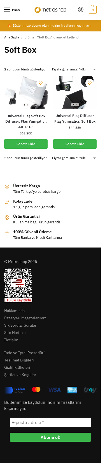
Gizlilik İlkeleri (17, 367)
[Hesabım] (80, 10)
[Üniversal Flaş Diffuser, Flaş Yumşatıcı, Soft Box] (75, 92)
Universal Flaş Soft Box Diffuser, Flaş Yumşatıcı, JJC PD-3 (26, 121)
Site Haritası (15, 332)
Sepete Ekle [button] (26, 144)
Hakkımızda (14, 310)
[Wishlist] (40, 83)
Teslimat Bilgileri (19, 360)
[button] (92, 10)
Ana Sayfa (11, 37)
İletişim (11, 339)
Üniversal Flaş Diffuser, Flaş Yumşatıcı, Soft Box (74, 118)
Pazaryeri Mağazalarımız (25, 317)
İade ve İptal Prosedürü (25, 352)
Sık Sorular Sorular (20, 325)
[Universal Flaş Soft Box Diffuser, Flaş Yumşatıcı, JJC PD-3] (26, 92)
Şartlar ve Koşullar (20, 374)
